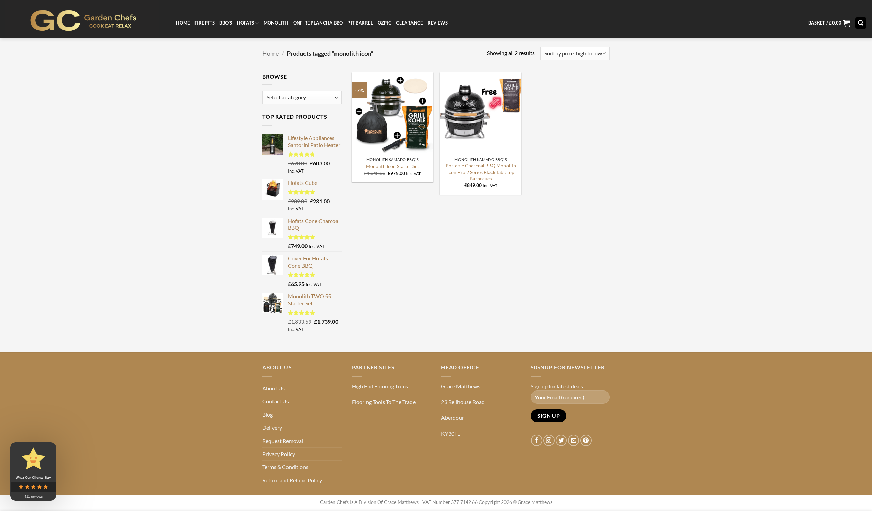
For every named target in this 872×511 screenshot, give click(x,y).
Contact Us (275, 401)
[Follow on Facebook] (536, 440)
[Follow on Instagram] (549, 440)
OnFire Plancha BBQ (318, 23)
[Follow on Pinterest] (586, 440)
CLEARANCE (409, 23)
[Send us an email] (573, 440)
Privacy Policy (278, 454)
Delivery (272, 427)
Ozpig (384, 23)
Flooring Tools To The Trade (384, 402)
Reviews (437, 23)
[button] (829, 23)
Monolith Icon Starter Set (392, 166)
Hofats (245, 23)
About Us (273, 388)
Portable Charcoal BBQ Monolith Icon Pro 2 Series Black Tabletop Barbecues (481, 172)
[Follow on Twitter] (561, 440)
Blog (267, 414)
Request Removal (282, 440)
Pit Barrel (360, 23)
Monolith (276, 23)
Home (183, 23)
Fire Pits (204, 23)
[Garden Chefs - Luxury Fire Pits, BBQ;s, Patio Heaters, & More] (85, 19)
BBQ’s (225, 23)
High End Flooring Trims (380, 386)
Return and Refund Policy (292, 480)
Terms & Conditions (285, 467)
